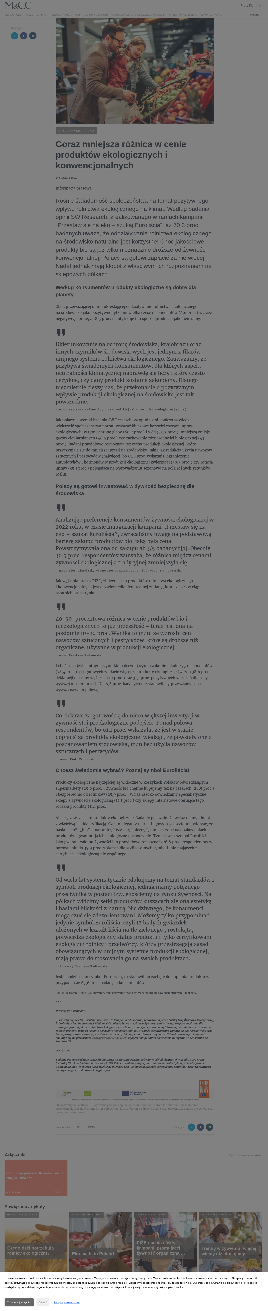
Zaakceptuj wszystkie (19, 1302)
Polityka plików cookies (67, 1302)
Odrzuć (42, 1302)
